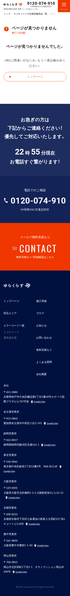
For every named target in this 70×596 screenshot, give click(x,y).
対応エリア (10, 313)
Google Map (39, 401)
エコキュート (11, 332)
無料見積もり (44, 350)
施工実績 (41, 301)
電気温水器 (10, 337)
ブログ (40, 313)
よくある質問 (44, 362)
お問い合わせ (44, 337)
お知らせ (41, 325)
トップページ (11, 301)
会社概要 (41, 374)
